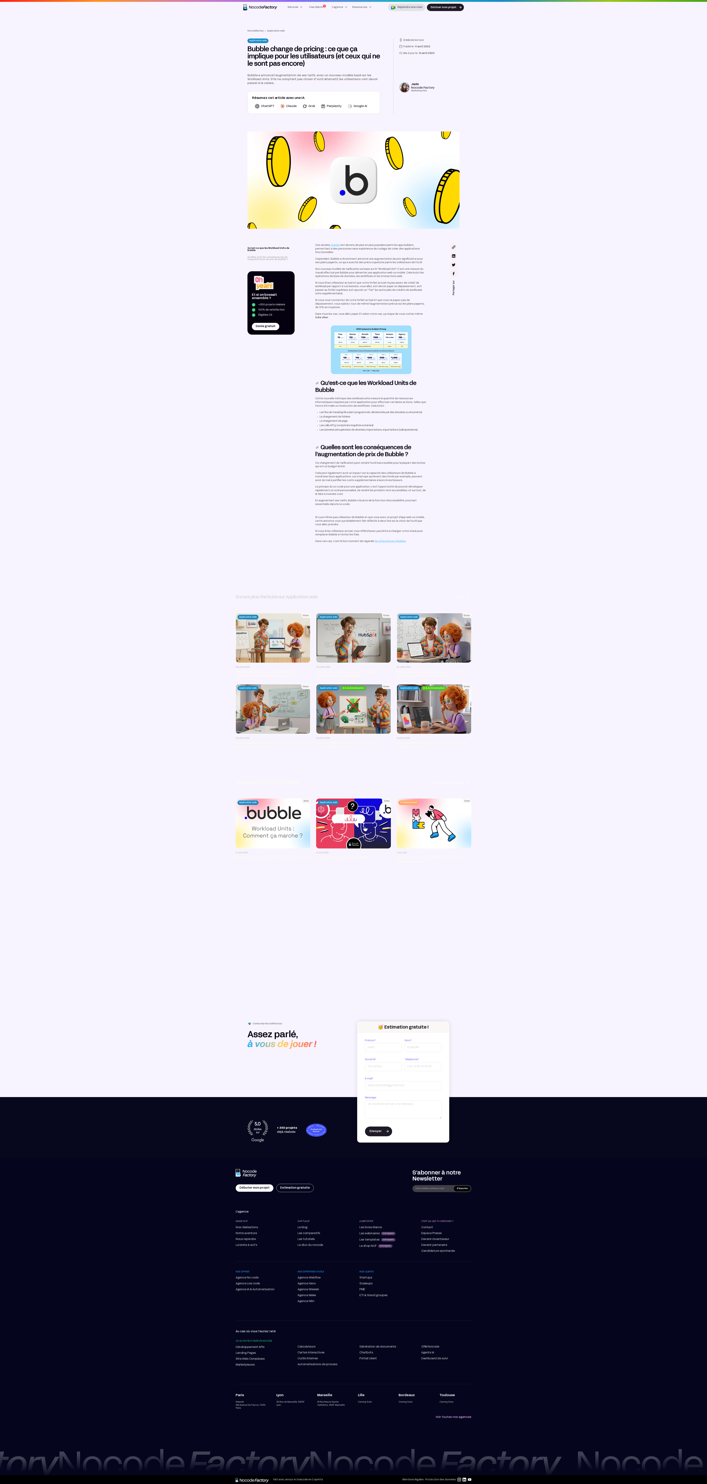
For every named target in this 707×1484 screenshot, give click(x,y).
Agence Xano (307, 1283)
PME (362, 1289)
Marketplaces (245, 1365)
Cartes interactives (311, 1352)
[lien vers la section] (317, 383)
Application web (276, 31)
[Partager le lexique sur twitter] (453, 265)
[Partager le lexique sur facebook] (453, 273)
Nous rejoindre (246, 1239)
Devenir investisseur (435, 1239)
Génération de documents (377, 1347)
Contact (427, 1227)
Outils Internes (308, 1358)
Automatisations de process (317, 1364)
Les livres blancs (370, 1227)
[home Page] (246, 1173)
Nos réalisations (247, 1227)
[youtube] (469, 1479)
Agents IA (427, 1352)
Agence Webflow (309, 1277)
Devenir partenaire (434, 1245)
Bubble (335, 245)
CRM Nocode (430, 1347)
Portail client (368, 1358)
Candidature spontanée (438, 1251)
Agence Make (307, 1295)
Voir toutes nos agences (453, 1417)
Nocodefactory (255, 31)
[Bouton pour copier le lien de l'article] (453, 247)
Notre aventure (246, 1233)
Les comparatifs (309, 1233)
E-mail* (369, 1079)
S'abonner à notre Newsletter (436, 1176)
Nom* (408, 1040)
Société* (370, 1059)
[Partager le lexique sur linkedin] (453, 256)
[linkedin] (464, 1479)
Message (370, 1098)
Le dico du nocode (310, 1245)
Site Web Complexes (250, 1359)
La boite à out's (246, 1245)
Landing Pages (246, 1353)
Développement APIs (250, 1347)
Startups (365, 1277)
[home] (260, 7)
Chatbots (366, 1352)
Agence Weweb (308, 1289)
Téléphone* (412, 1059)
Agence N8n (306, 1301)
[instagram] (459, 1479)
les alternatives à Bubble (390, 541)
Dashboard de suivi (434, 1358)
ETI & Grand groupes (373, 1295)
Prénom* (370, 1040)
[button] (295, 7)
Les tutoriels (306, 1239)
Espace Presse (431, 1233)
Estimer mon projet (443, 7)
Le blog (302, 1227)
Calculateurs (306, 1347)
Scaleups (365, 1283)
